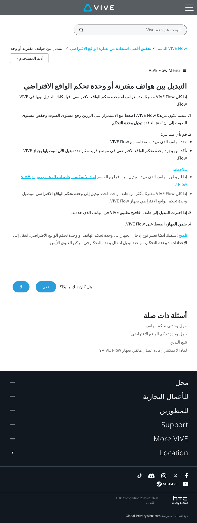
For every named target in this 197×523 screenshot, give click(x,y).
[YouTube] (185, 484)
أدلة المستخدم (30, 58)
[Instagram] (163, 476)
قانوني (150, 502)
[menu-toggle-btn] (189, 7)
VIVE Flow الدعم (172, 48)
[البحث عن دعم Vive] (84, 30)
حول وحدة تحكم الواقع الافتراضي (159, 334)
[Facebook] (185, 476)
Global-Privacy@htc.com (143, 516)
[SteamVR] (166, 484)
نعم (46, 287)
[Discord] (151, 476)
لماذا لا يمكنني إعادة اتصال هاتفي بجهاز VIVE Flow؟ (143, 350)
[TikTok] (139, 476)
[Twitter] (174, 475)
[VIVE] (98, 8)
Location (174, 452)
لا (21, 287)
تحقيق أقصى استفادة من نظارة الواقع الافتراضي (110, 48)
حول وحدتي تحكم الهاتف (166, 326)
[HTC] (180, 500)
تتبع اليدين (178, 342)
